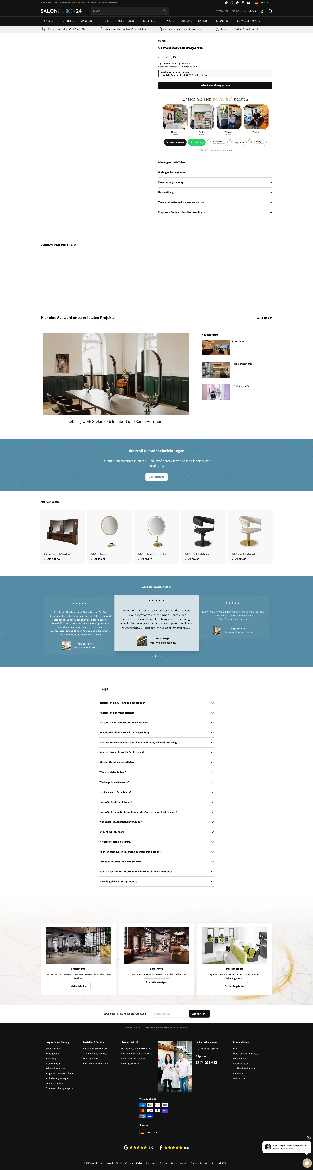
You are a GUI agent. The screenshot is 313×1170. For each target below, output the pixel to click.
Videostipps (51, 1058)
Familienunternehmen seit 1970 (136, 1048)
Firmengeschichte (130, 1063)
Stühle (67, 21)
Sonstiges (150, 21)
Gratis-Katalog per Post (95, 1053)
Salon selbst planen (55, 1068)
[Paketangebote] (234, 945)
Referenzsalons (53, 1048)
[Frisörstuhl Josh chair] (250, 537)
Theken (105, 21)
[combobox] (130, 11)
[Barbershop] (156, 945)
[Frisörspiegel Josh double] (156, 537)
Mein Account (240, 1078)
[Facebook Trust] (174, 1147)
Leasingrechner (91, 1058)
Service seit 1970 (247, 21)
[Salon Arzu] (216, 347)
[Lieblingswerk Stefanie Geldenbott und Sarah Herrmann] (116, 374)
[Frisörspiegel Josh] (109, 537)
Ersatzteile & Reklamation (96, 1063)
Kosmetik (222, 21)
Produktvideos (53, 1063)
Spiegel (49, 21)
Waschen (86, 21)
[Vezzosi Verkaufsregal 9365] (59, 278)
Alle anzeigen (264, 318)
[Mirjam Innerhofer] (216, 370)
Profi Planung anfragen (57, 1078)
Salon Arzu (238, 341)
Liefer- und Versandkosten (246, 1053)
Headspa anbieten (55, 1083)
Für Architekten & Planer (133, 1058)
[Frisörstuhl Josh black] (203, 537)
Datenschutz (239, 1058)
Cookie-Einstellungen (244, 1068)
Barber (202, 21)
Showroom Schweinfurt (95, 1048)
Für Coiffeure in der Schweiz (135, 1053)
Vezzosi (56, 502)
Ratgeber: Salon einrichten (59, 1073)
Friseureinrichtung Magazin (59, 1088)
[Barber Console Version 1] (62, 537)
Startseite (163, 40)
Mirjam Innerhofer (242, 364)
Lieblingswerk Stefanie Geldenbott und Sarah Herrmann (116, 422)
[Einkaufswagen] (270, 11)
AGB (235, 1048)
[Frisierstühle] (78, 945)
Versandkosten (170, 63)
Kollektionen (125, 21)
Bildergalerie (52, 1053)
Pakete (170, 21)
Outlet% (186, 21)
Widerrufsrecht (240, 1063)
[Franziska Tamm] (216, 392)
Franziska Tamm (241, 386)
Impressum (238, 1073)
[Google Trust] (138, 1147)
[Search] (165, 11)
